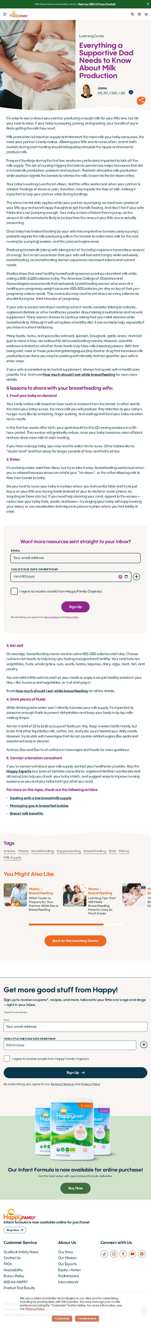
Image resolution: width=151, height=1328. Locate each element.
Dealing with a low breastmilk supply (41, 798)
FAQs (8, 1264)
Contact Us (12, 1258)
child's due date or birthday (34, 569)
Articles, (10, 851)
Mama (34, 889)
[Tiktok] (105, 1254)
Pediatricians (68, 1276)
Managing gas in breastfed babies (39, 806)
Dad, (112, 851)
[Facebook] (124, 1254)
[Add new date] (136, 576)
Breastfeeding (41, 893)
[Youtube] (133, 1254)
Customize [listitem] (62, 1318)
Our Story (65, 1252)
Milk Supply (12, 857)
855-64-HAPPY (16, 1282)
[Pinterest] (142, 1254)
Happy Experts (18, 771)
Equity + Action (69, 1270)
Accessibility (13, 1270)
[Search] (132, 14)
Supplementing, (69, 851)
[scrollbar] (75, 924)
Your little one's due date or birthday (30, 1039)
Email (15, 550)
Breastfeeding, (42, 851)
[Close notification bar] (148, 4)
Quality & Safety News (21, 1252)
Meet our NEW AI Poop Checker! (97, 4)
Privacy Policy (72, 617)
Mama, (23, 851)
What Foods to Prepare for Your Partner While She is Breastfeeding (44, 904)
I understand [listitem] (87, 1318)
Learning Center (91, 36)
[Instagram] (114, 1254)
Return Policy (14, 1276)
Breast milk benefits (26, 813)
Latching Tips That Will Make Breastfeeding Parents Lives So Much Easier (102, 906)
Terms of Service (52, 617)
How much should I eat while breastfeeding (79, 375)
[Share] (141, 101)
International (68, 1282)
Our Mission (67, 1258)
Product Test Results (19, 1288)
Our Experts (67, 1264)
